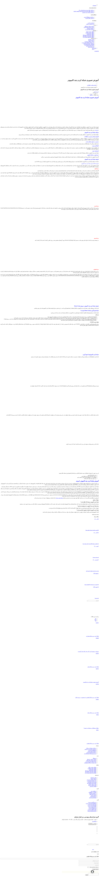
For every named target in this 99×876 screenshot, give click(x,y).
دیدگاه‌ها (91, 94)
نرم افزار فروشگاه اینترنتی (89, 17)
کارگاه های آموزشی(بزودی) (91, 803)
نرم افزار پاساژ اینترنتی (89, 18)
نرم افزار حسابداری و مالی (92, 7)
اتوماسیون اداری (91, 22)
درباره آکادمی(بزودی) (92, 802)
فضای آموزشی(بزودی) (92, 805)
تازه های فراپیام (93, 796)
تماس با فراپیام (93, 777)
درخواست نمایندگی (92, 793)
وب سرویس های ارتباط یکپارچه (90, 753)
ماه (95, 618)
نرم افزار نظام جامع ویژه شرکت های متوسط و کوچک (84, 11)
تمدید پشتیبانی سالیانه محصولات (90, 762)
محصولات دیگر (94, 20)
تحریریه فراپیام (96, 91)
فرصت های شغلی (92, 794)
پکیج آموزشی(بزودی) (92, 806)
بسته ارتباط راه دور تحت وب (90, 761)
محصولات (94, 5)
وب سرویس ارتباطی (90, 24)
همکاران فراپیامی (93, 786)
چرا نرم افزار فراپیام (92, 784)
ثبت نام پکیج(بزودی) (92, 807)
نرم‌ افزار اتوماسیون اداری (91, 752)
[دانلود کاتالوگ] (96, 849)
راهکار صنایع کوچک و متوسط (90, 770)
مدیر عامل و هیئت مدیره (91, 780)
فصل (95, 619)
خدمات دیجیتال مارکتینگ (91, 759)
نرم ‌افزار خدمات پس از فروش (90, 749)
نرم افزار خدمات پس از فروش (88, 12)
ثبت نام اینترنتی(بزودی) (92, 811)
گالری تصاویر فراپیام (92, 785)
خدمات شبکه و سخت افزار (91, 760)
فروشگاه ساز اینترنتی (93, 14)
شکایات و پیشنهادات (92, 792)
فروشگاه (94, 758)
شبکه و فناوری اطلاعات (91, 85)
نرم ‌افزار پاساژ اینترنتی (92, 751)
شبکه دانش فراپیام (92, 797)
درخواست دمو (93, 791)
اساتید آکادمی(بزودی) (92, 808)
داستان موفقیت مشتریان (91, 779)
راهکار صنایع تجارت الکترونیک (90, 771)
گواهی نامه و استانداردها (91, 783)
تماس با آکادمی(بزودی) (92, 810)
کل (95, 620)
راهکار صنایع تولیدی (92, 769)
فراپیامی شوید (93, 795)
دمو (93, 849)
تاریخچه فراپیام (93, 778)
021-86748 (97, 51)
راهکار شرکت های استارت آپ (90, 772)
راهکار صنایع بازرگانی (92, 767)
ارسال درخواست (95, 869)
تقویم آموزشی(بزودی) (92, 804)
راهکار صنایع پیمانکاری (92, 768)
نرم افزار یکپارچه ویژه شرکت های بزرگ (86, 10)
